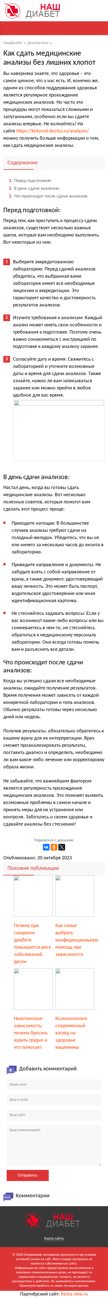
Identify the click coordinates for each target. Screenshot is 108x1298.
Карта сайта (54, 1239)
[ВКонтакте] (46, 847)
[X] (61, 847)
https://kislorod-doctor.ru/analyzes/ (52, 131)
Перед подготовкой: (30, 181)
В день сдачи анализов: (34, 188)
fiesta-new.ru (74, 1294)
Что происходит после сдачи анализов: (48, 196)
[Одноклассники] (54, 847)
